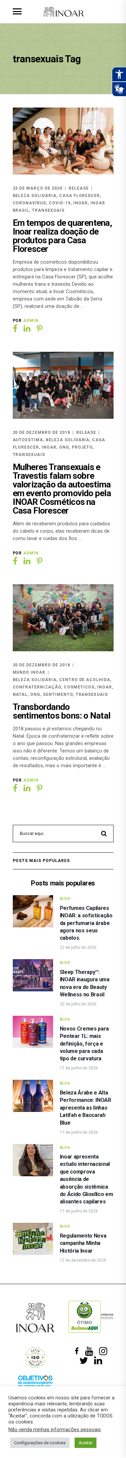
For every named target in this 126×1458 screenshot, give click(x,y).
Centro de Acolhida (84, 679)
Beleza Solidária (34, 195)
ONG (64, 447)
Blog (65, 899)
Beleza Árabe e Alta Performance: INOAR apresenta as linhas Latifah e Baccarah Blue (85, 1107)
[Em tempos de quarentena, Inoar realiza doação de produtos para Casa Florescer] (63, 141)
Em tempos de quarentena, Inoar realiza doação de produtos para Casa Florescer (62, 236)
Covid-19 (60, 203)
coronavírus (29, 203)
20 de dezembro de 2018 (41, 432)
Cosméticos (79, 687)
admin (31, 320)
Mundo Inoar (29, 672)
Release (79, 188)
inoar (80, 203)
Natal (20, 694)
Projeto (82, 447)
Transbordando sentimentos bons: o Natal (62, 711)
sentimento (58, 694)
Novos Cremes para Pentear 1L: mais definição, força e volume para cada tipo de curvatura (84, 1043)
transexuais (48, 210)
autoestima (28, 440)
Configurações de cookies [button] (40, 1442)
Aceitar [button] (85, 1442)
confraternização (37, 687)
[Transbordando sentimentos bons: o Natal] (63, 617)
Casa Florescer (79, 195)
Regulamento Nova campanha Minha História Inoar (83, 1243)
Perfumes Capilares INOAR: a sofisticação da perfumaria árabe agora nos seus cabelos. (86, 923)
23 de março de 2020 (37, 188)
